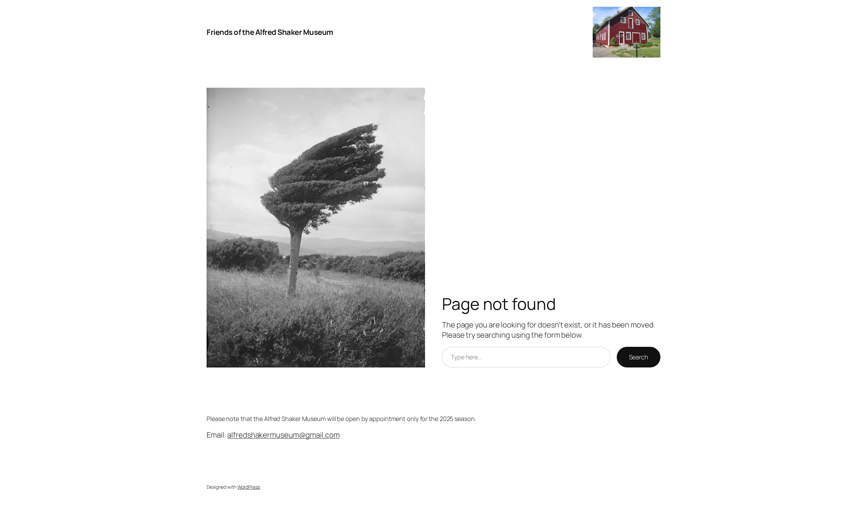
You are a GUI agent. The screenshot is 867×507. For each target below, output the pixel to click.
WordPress (248, 487)
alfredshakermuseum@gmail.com (283, 435)
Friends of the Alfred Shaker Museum (270, 32)
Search (638, 357)
